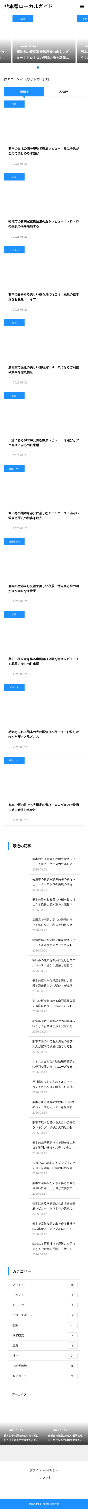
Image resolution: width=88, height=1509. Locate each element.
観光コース (14, 468)
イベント (14, 687)
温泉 (22, 18)
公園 (14, 104)
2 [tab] (38, 67)
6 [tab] (54, 67)
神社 (14, 322)
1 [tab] (34, 67)
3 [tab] (42, 67)
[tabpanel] (44, 39)
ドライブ (14, 250)
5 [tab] (50, 67)
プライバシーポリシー (44, 1470)
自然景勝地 (14, 541)
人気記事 (63, 91)
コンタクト (44, 1477)
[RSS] (44, 1489)
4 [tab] (46, 67)
